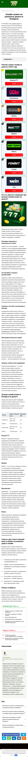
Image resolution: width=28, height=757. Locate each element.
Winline (14, 116)
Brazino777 (14, 80)
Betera (14, 151)
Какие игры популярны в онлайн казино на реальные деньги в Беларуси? (11, 719)
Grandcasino (14, 98)
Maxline (14, 134)
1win (14, 187)
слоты (15, 282)
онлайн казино (16, 23)
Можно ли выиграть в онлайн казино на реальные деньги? (12, 726)
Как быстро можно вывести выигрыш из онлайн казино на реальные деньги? (13, 712)
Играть (14, 83)
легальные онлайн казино (19, 248)
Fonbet (14, 169)
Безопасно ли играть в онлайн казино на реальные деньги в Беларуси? (13, 706)
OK (16, 755)
